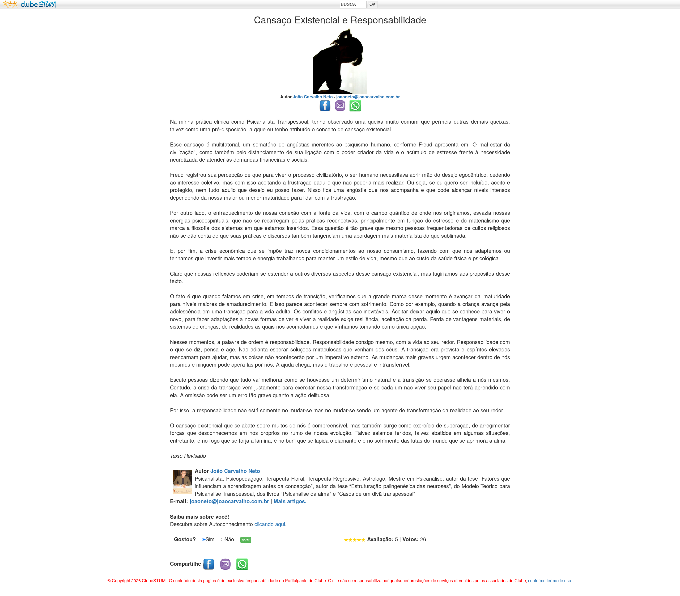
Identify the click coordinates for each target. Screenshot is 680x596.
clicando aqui (269, 524)
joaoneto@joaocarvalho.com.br (368, 97)
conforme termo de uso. (550, 580)
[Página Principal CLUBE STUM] (170, 4)
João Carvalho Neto (235, 471)
